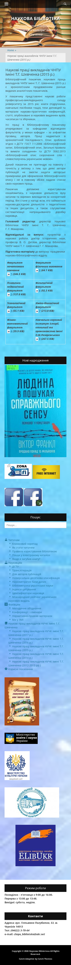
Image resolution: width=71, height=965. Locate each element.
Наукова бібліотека (35, 18)
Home (11, 50)
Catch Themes (45, 958)
